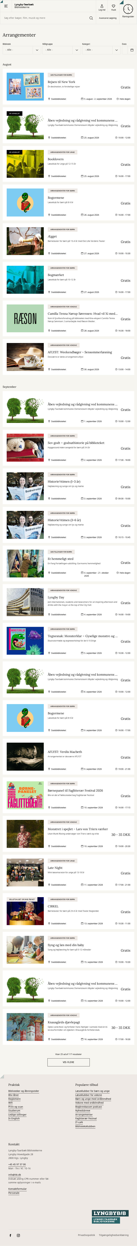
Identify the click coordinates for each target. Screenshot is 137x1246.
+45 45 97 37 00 (17, 1164)
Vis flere (68, 1062)
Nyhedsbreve (82, 1110)
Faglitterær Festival (86, 1118)
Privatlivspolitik (86, 1235)
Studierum (14, 1110)
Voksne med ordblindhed (89, 1103)
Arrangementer (84, 1114)
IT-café (79, 1122)
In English (14, 1118)
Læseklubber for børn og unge (92, 1091)
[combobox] (48, 18)
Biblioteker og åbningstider (23, 1091)
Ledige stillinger (17, 1114)
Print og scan (15, 1107)
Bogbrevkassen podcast (88, 1107)
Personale (13, 1193)
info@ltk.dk (14, 1175)
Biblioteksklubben (85, 1126)
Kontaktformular (17, 1189)
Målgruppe (47, 44)
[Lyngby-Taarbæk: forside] (110, 1216)
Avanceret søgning (107, 18)
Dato (124, 44)
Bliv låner (13, 1095)
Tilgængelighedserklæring (114, 1235)
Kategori (86, 44)
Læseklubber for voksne (88, 1095)
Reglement (14, 1099)
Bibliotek (7, 44)
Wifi (10, 1103)
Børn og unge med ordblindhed (93, 1099)
